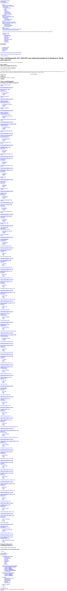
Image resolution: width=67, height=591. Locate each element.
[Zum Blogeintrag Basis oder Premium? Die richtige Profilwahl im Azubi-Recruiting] (11, 52)
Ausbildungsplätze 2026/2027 (5, 0)
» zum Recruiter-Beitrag (4, 55)
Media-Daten (4, 49)
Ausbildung (6, 561)
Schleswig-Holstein (7, 13)
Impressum (4, 584)
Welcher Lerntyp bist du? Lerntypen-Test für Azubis (10, 29)
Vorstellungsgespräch (7, 35)
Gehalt (5, 563)
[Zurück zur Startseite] (4, 2)
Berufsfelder (6, 581)
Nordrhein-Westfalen (7, 12)
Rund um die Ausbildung (8, 39)
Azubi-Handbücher (7, 582)
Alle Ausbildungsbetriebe (8, 19)
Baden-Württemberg (7, 7)
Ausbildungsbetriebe (7, 580)
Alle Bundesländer (7, 20)
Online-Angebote (5, 48)
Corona (5, 562)
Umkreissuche (6, 18)
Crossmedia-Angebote (5, 47)
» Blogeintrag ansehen (5, 33)
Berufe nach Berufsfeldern (8, 25)
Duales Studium (6, 37)
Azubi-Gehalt (6, 40)
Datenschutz (8, 584)
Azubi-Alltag (6, 38)
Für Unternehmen (3, 1)
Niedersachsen (6, 11)
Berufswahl (6, 36)
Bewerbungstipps (7, 557)
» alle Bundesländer (7, 571)
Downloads (6, 41)
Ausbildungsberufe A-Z (8, 24)
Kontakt (3, 50)
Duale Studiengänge (7, 26)
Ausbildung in (10, 566)
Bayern (5, 8)
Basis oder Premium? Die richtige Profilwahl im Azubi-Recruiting (10, 54)
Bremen (5, 9)
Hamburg (5, 10)
